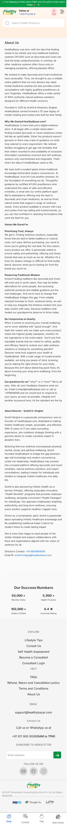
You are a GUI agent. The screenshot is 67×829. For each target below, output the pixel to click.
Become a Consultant (33, 657)
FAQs (33, 677)
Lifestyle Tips (34, 640)
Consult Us (33, 646)
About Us (33, 694)
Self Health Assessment (33, 651)
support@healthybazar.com (33, 712)
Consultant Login (33, 663)
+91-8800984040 (35, 551)
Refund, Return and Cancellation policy (33, 683)
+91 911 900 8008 (24, 736)
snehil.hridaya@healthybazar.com (33, 555)
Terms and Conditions (33, 688)
